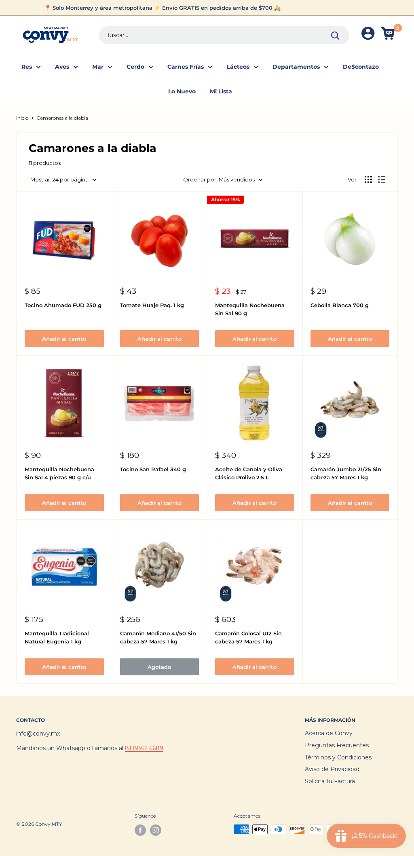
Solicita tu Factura (330, 781)
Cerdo (135, 66)
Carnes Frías (185, 66)
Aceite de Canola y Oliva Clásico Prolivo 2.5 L (248, 473)
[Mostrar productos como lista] (381, 179)
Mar (98, 66)
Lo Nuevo (182, 91)
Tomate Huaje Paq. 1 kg (152, 305)
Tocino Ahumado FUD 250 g (63, 305)
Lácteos (238, 66)
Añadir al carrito (64, 338)
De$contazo (361, 66)
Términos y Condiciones (338, 757)
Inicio (22, 118)
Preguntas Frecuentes (337, 745)
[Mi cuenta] (367, 35)
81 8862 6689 (144, 748)
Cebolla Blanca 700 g (339, 305)
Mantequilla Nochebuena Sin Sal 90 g (250, 309)
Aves (62, 66)
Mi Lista (221, 91)
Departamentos (296, 66)
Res (26, 66)
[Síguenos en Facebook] (140, 830)
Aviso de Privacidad (332, 769)
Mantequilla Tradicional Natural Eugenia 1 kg (57, 637)
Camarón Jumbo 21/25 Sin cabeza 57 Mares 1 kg (345, 473)
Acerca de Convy (329, 733)
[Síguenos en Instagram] (155, 830)
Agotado (159, 667)
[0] (389, 35)
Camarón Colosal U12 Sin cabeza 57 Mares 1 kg (248, 637)
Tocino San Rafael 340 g (153, 469)
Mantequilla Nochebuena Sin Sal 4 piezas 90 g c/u (59, 473)
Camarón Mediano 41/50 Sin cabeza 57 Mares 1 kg (158, 637)
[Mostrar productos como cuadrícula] (368, 179)
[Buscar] (335, 35)
